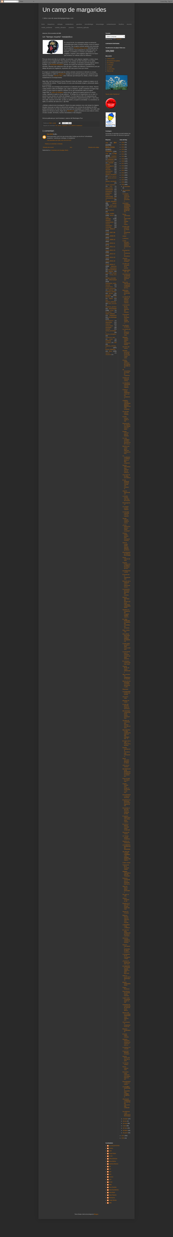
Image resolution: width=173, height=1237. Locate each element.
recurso (129, 24)
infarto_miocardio (112, 303)
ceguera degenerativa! (126, 492)
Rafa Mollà (50, 134)
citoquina (108, 220)
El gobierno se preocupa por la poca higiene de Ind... (126, 802)
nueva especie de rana (126, 559)
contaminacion (111, 24)
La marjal (109, 67)
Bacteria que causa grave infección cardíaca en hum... (126, 450)
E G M (110, 1156)
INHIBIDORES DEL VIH (126, 271)
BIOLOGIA (110, 147)
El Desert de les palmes (113, 61)
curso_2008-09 (71, 125)
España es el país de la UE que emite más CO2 (126, 906)
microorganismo (109, 320)
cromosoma (109, 225)
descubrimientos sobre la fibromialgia (126, 554)
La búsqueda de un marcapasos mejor (126, 956)
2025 (123, 144)
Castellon (114, 156)
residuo (111, 339)
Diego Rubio (112, 1153)
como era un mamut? (126, 765)
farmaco (111, 293)
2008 (123, 184)
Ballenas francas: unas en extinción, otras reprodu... (126, 919)
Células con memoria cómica (126, 379)
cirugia (107, 217)
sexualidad (108, 342)
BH (56, 125)
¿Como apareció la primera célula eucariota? (126, 528)
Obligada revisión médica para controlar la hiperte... (126, 341)
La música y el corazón (126, 1048)
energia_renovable (111, 278)
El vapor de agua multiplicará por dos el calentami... (126, 933)
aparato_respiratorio (110, 184)
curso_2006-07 (110, 229)
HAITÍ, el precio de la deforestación (126, 978)
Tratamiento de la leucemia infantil (126, 867)
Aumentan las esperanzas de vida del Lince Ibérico (126, 1007)
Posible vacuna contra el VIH (126, 419)
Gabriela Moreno (113, 1164)
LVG (110, 1179)
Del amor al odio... (126, 895)
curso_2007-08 (110, 232)
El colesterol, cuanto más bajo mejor (126, 663)
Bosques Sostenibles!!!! (126, 1030)
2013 (123, 173)
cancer (114, 203)
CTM (114, 154)
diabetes (111, 271)
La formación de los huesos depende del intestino (126, 308)
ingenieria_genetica (111, 307)
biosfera (121, 24)
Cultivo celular (126, 862)
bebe (111, 186)
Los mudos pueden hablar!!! (126, 508)
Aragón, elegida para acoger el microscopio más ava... (126, 788)
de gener (125, 1133)
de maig (125, 1123)
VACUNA (108, 169)
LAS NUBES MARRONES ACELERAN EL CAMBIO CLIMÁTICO (126, 1092)
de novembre (126, 190)
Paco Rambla (112, 1187)
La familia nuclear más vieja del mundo (126, 498)
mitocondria (109, 322)
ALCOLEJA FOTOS (114, 1145)
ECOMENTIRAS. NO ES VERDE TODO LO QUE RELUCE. (126, 969)
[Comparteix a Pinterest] (71, 123)
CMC (107, 154)
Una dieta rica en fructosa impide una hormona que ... (126, 277)
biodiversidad (109, 189)
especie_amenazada (111, 288)
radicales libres (58, 75)
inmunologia (100, 24)
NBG (110, 1184)
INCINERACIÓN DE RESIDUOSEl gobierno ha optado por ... (126, 772)
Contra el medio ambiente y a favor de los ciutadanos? (126, 394)
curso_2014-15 (110, 257)
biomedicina (109, 191)
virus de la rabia (125, 697)
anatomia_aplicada (83, 27)
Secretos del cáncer (126, 347)
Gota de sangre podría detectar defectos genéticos (126, 546)
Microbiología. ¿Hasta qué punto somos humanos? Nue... (126, 714)
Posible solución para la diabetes (126, 434)
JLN (110, 1174)
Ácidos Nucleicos (126, 988)
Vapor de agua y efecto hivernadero (126, 889)
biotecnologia (109, 196)
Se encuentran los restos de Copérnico (126, 372)
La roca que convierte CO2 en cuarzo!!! (126, 514)
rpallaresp (108, 341)
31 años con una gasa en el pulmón (126, 266)
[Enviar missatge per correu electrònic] (59, 123)
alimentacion (109, 171)
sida (115, 342)
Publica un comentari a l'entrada (53, 144)
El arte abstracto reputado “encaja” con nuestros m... (126, 484)
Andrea (111, 1148)
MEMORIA (111, 159)
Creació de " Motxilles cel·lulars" (126, 1052)
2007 (123, 1135)
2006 (123, 1138)
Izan (110, 1171)
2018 (123, 161)
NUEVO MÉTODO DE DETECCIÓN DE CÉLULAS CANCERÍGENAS (126, 602)
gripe (115, 296)
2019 (123, 159)
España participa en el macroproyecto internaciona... (126, 752)
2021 (123, 154)
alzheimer (108, 173)
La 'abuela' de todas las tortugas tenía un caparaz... (126, 299)
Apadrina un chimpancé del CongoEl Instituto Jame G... (126, 613)
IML (110, 1166)
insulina (112, 310)
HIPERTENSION (112, 157)
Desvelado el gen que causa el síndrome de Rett (126, 811)
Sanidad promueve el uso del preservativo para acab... (126, 354)
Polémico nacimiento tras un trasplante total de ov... (126, 881)
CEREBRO (109, 151)
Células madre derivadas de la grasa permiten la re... (126, 364)
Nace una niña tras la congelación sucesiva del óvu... (126, 285)
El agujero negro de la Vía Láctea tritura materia (126, 819)
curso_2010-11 (110, 243)
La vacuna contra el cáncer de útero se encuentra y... (126, 197)
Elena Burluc (112, 1161)
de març (125, 1128)
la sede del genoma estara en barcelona (126, 706)
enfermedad (113, 280)
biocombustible (109, 188)
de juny (125, 1121)
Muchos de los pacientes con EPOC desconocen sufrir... (126, 684)
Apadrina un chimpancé (126, 842)
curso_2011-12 (110, 246)
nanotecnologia (109, 325)
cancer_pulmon (110, 210)
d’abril (125, 1126)
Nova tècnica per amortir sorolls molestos (126, 993)
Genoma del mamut (126, 833)
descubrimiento (112, 269)
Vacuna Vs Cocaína (126, 912)
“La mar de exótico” (125, 1063)
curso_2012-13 (110, 250)
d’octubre (125, 1119)
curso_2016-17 (110, 264)
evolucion (111, 290)
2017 (123, 163)
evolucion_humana (111, 291)
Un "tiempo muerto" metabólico (126, 837)
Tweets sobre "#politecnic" (113, 94)
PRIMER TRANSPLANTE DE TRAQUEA (126, 874)
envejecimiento (109, 286)
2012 (123, 175)
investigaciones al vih (126, 571)
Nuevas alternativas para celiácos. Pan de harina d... (126, 469)
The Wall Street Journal (81, 48)
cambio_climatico (60, 27)
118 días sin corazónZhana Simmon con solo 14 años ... (126, 724)
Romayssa (112, 1197)
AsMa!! (124, 236)
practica (71, 27)
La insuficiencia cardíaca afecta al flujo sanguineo (126, 459)
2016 (123, 166)
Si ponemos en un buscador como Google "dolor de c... (126, 319)
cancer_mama (113, 206)
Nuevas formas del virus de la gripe (126, 1058)
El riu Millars (110, 63)
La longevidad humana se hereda (126, 693)
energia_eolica (113, 274)
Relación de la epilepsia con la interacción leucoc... (126, 584)
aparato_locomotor (112, 178)
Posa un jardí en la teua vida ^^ (126, 780)
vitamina (108, 353)
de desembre (126, 186)
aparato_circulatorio (111, 174)
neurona (108, 329)
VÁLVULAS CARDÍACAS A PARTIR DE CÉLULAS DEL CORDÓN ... (126, 1104)
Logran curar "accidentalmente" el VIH (126, 1000)
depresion (114, 266)
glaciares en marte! (126, 701)
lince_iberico (109, 312)
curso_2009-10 (110, 239)
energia (114, 273)
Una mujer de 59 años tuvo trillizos (126, 476)
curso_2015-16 (110, 261)
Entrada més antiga (93, 147)
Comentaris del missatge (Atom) (59, 150)
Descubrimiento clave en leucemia (126, 796)
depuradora (113, 268)
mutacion (108, 324)
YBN (110, 1203)
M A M (110, 1182)
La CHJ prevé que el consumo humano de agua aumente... (126, 655)
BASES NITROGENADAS (126, 984)
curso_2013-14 (110, 254)
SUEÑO (108, 164)
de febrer (125, 1130)
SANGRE (110, 163)
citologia (59, 24)
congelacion (64, 125)
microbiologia (89, 24)
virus (110, 351)
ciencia (59, 125)
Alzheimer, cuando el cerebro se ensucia (126, 940)
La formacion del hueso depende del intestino (126, 592)
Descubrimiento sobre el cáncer (126, 1083)
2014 (123, 170)
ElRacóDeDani (113, 1158)
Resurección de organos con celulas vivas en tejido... (126, 426)
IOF (110, 1169)
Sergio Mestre (113, 1200)
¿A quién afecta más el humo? (126, 260)
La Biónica (125, 238)
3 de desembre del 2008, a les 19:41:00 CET (59, 140)
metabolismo (69, 24)
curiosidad (108, 227)
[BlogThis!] (65, 123)
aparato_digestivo (112, 176)
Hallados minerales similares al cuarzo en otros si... (126, 1042)
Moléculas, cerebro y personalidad (126, 292)
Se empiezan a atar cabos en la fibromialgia (126, 1114)
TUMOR (108, 168)
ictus (107, 300)
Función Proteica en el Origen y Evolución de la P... (126, 565)
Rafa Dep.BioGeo (114, 1190)
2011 (123, 177)
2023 (123, 149)
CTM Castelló (110, 58)
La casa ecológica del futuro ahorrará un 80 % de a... (126, 441)
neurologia (108, 327)
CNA (110, 1151)
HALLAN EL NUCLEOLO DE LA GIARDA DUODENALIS (126, 637)
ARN (107, 143)
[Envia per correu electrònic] (63, 123)
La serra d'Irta (110, 69)
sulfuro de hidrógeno (57, 92)
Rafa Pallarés (112, 1195)
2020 (123, 156)
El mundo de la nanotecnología (126, 577)
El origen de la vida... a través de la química (126, 743)
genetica (79, 24)
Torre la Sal (110, 71)
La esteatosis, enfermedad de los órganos (126, 385)
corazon (108, 224)
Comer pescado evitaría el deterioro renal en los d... (126, 244)
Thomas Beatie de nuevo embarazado (126, 669)
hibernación (70, 111)
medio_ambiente (46, 27)
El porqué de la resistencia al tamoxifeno (126, 253)
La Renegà (110, 65)
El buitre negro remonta (126, 1035)
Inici (71, 147)
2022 (123, 151)
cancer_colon (113, 205)
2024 (123, 147)
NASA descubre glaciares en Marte (126, 761)
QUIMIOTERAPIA (110, 161)
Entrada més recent (48, 147)
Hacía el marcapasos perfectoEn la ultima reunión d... (126, 948)
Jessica (111, 1177)
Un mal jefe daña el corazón (126, 413)
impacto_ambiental (111, 302)
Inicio (43, 24)
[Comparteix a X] (67, 123)
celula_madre (110, 213)
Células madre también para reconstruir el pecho (126, 537)
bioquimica (51, 24)
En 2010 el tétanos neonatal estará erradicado (126, 827)
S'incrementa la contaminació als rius (126, 1024)
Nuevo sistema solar (125, 1068)
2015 (123, 168)
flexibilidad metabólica (56, 64)
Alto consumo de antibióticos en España (126, 676)
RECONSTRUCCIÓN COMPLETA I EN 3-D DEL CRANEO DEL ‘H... (126, 734)
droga (107, 273)
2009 (123, 182)
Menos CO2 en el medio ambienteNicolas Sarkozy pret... (126, 1016)
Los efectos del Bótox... (126, 326)
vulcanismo (108, 354)
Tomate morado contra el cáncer (126, 521)
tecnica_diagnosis (110, 349)
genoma (108, 296)
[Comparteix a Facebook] (69, 123)
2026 (123, 142)
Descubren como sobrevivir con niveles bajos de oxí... (126, 1075)
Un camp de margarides (74, 9)
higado (111, 298)
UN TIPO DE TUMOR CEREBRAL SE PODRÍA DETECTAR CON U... (126, 856)
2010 (123, 180)
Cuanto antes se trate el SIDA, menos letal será (126, 646)
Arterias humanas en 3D (126, 900)
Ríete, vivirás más (126, 631)
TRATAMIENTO (110, 166)
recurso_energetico (111, 334)
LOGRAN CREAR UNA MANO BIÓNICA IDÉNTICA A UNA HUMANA (126, 405)
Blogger (96, 1214)
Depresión (125, 689)
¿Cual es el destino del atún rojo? (126, 962)
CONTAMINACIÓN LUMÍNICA (126, 926)
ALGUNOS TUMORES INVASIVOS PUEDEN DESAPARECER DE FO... (126, 208)
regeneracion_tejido (110, 337)
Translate (118, 39)
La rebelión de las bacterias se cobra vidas (126, 332)
